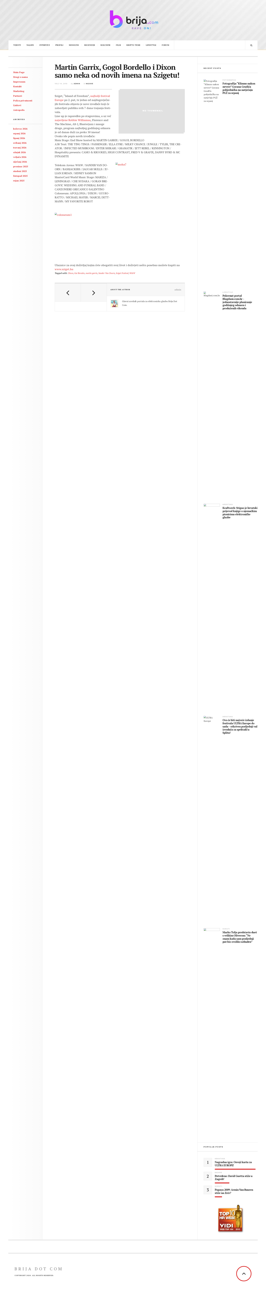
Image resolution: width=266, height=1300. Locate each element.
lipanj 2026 (19, 138)
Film (118, 45)
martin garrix (91, 273)
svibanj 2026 (19, 142)
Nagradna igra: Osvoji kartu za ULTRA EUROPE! (233, 1164)
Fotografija (229, 80)
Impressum (19, 81)
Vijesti (17, 45)
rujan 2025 (18, 180)
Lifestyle (151, 45)
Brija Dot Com (39, 1269)
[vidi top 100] (231, 1218)
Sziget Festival (122, 273)
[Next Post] (94, 292)
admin (77, 84)
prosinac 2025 (20, 166)
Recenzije (89, 45)
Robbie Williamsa (79, 120)
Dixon (70, 273)
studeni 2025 (20, 171)
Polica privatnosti (22, 100)
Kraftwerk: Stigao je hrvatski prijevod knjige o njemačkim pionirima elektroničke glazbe (239, 512)
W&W (132, 273)
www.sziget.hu (64, 269)
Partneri (17, 95)
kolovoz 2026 (20, 128)
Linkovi (17, 105)
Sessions (74, 45)
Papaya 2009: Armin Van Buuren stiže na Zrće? (234, 1191)
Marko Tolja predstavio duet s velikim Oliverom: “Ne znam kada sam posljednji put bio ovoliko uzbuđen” (239, 937)
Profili (59, 45)
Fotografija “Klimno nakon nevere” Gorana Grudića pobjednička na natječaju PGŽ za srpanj (238, 88)
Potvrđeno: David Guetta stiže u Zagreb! (233, 1177)
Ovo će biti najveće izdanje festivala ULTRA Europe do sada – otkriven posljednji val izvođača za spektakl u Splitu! (239, 726)
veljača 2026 (19, 157)
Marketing (18, 91)
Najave (30, 45)
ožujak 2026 (19, 152)
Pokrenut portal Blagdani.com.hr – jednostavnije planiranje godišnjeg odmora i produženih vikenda (237, 302)
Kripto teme (133, 45)
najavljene (61, 120)
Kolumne (105, 45)
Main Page (19, 72)
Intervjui (44, 45)
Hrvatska (227, 504)
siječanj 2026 (20, 161)
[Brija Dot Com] (133, 19)
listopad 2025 (20, 175)
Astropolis (19, 110)
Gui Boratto (79, 273)
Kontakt (17, 86)
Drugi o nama (20, 77)
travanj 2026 (19, 147)
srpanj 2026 (19, 133)
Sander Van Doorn (106, 273)
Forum (165, 45)
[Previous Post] (68, 292)
